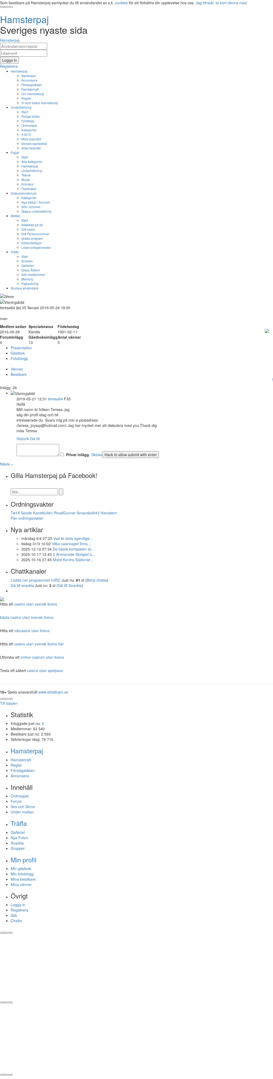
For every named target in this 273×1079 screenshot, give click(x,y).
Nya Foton (19, 837)
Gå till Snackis (70, 585)
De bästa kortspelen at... (73, 549)
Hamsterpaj (19, 71)
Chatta (16, 920)
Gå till (35, 438)
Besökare (19, 374)
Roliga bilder (30, 116)
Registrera (19, 910)
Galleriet (27, 265)
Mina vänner (21, 884)
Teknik (26, 175)
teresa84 (55, 398)
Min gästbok (21, 868)
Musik (25, 179)
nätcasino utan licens (32, 630)
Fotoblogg (19, 358)
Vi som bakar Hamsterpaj (39, 102)
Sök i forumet (30, 206)
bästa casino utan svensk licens (26, 617)
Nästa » (6, 464)
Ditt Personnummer (35, 234)
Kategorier (29, 130)
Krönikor (27, 184)
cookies (121, 2)
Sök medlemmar (33, 274)
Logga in (18, 904)
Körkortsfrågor (31, 243)
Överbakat (28, 188)
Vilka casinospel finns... (71, 543)
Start (24, 112)
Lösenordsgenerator (36, 247)
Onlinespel (29, 125)
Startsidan (28, 75)
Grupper (18, 848)
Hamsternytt (30, 89)
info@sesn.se (184, 928)
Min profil (23, 859)
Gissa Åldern (30, 270)
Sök (14, 915)
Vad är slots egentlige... (73, 538)
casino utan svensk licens (35, 604)
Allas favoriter (31, 148)
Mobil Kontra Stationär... (73, 559)
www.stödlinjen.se (53, 692)
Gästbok (18, 353)
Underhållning (21, 107)
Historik (23, 438)
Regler (26, 98)
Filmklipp (27, 121)
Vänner (17, 369)
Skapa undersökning (36, 211)
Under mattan (22, 812)
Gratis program (32, 238)
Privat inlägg (77, 454)
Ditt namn (28, 229)
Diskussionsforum (24, 193)
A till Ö (26, 134)
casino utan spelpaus (45, 670)
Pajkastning (29, 283)
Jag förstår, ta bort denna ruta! (221, 2)
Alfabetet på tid (32, 224)
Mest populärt (31, 139)
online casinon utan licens (42, 657)
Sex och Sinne (23, 806)
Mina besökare (23, 879)
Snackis (27, 261)
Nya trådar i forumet (35, 202)
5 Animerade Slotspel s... (74, 554)
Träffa (15, 252)
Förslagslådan (31, 84)
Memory (27, 279)
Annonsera (29, 80)
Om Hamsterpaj (32, 93)
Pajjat (15, 152)
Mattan (16, 215)
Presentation (21, 347)
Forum (16, 801)
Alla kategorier (31, 161)
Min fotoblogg (22, 873)
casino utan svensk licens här (39, 643)
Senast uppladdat (34, 143)
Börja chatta (97, 580)
